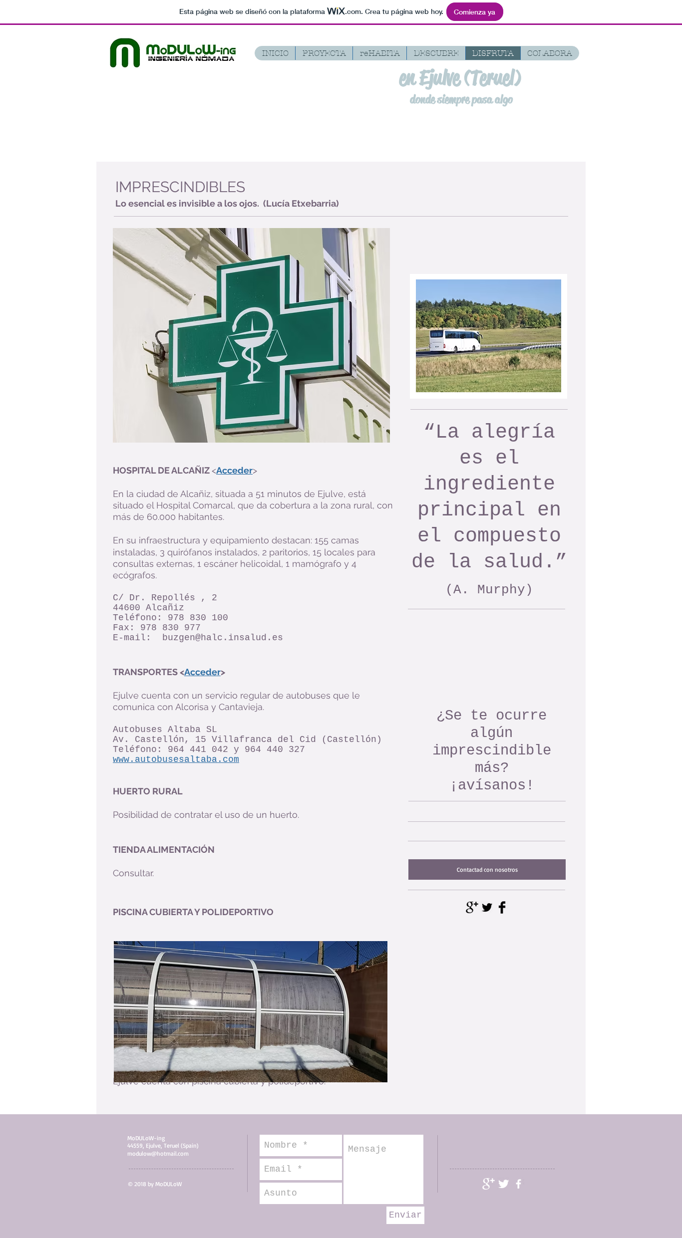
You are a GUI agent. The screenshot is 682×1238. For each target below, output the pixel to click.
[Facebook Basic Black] (502, 907)
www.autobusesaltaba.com (176, 759)
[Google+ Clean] (488, 1184)
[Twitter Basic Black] (487, 907)
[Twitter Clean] (503, 1184)
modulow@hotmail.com (158, 1153)
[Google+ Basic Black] (472, 907)
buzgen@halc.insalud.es (222, 638)
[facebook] (518, 1184)
